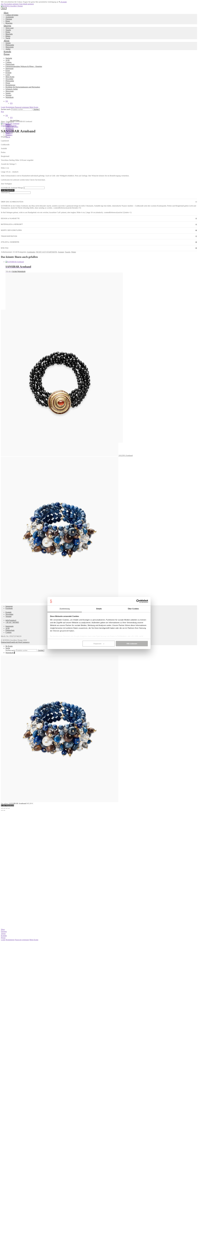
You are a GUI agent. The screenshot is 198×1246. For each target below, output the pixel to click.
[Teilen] (6, 808)
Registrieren (10, 940)
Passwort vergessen (22, 940)
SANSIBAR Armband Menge (12, 188)
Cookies (8, 632)
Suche (8, 648)
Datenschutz (10, 630)
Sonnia (8, 127)
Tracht (8, 137)
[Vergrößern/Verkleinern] (2, 808)
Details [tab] (99, 609)
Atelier (8, 133)
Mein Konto (33, 940)
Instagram (9, 606)
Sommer (61, 252)
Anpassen (97, 644)
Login (3, 940)
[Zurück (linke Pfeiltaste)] (2, 810)
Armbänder (31, 252)
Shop (3, 929)
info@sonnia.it (11, 620)
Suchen (40, 650)
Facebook (9, 608)
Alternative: (5, 192)
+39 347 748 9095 (12, 622)
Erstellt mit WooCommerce (19, 642)
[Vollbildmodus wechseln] (4, 808)
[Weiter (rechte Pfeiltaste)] (4, 810)
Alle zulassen (131, 644)
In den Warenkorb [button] (18, 271)
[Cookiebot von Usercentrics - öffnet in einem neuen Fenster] (138, 601)
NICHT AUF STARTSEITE (46, 252)
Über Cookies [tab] (133, 609)
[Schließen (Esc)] (9, 808)
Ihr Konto (9, 646)
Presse (3, 938)
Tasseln (67, 252)
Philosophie (10, 129)
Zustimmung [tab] (65, 609)
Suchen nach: (10, 650)
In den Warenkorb (8, 190)
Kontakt (8, 612)
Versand (8, 616)
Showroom (10, 131)
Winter (73, 252)
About (3, 934)
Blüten (8, 135)
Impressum (9, 626)
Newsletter (9, 614)
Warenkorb (10, 653)
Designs (4, 931)
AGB (8, 628)
